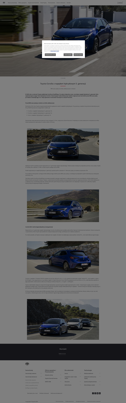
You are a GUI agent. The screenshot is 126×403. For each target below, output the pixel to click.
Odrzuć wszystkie (68, 54)
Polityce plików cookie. (55, 51)
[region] (63, 49)
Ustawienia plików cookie (50, 54)
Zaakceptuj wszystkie (78, 54)
